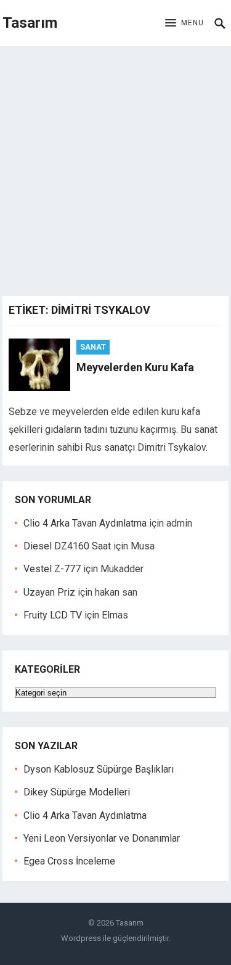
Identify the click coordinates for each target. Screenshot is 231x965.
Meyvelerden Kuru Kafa (135, 367)
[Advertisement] (115, 168)
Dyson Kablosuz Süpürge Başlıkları (98, 769)
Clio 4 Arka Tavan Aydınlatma (85, 523)
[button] (184, 23)
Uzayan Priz (49, 592)
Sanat (93, 347)
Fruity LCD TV (52, 615)
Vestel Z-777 (52, 569)
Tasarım (29, 22)
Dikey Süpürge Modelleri (76, 792)
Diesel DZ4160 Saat (67, 546)
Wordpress (81, 938)
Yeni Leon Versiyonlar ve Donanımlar (101, 838)
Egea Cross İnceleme (69, 861)
